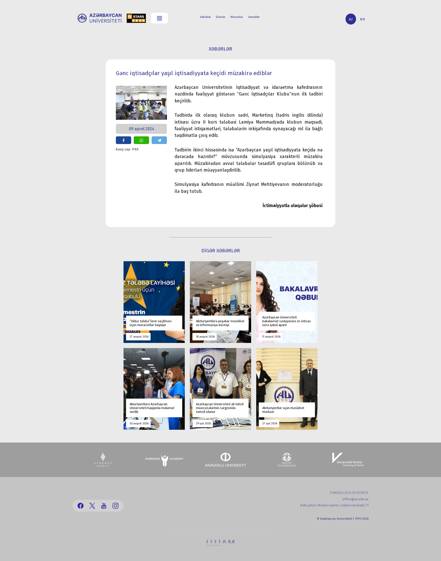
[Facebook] (80, 506)
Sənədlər (254, 17)
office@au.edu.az (355, 499)
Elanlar (220, 17)
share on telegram (159, 140)
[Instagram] (115, 506)
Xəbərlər (205, 17)
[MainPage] (99, 18)
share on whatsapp (141, 140)
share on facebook (123, 140)
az (351, 19)
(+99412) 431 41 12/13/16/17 (349, 493)
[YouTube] (104, 506)
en (362, 19)
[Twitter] (92, 506)
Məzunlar (236, 17)
